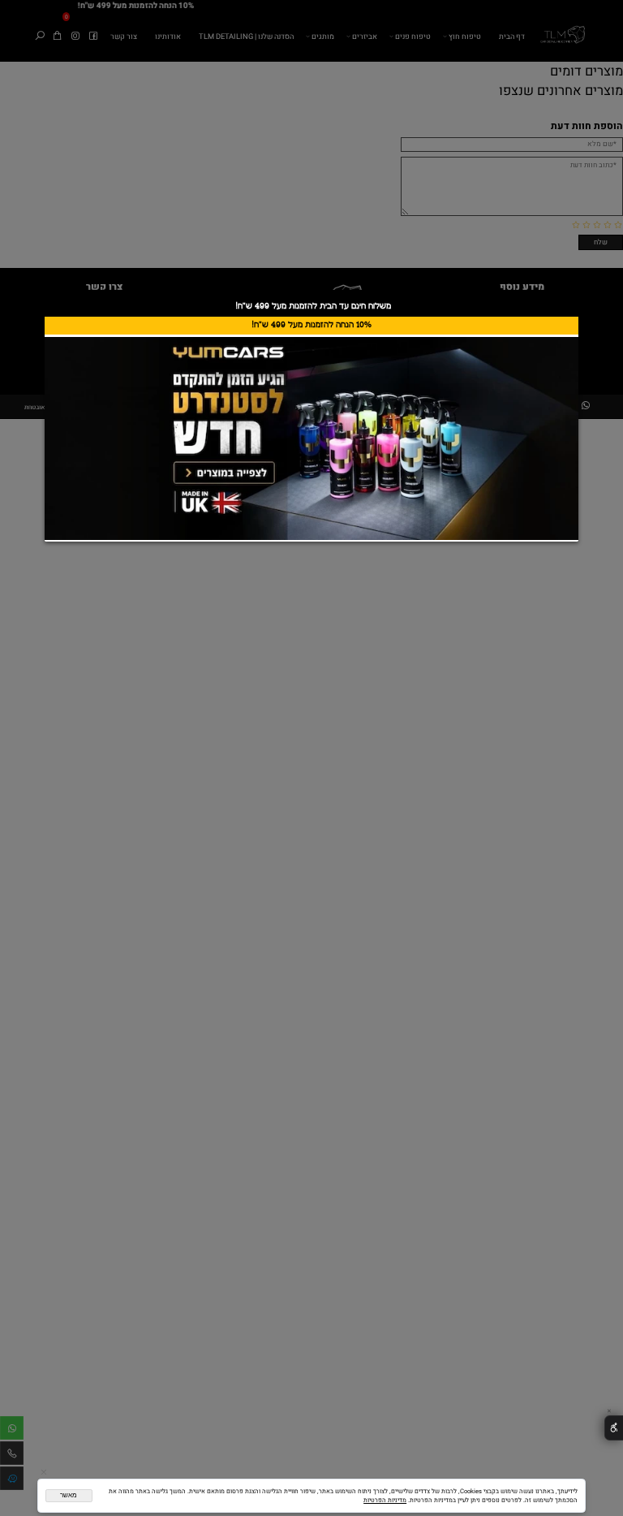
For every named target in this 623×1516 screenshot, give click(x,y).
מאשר (68, 1495)
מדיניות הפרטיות (384, 1500)
